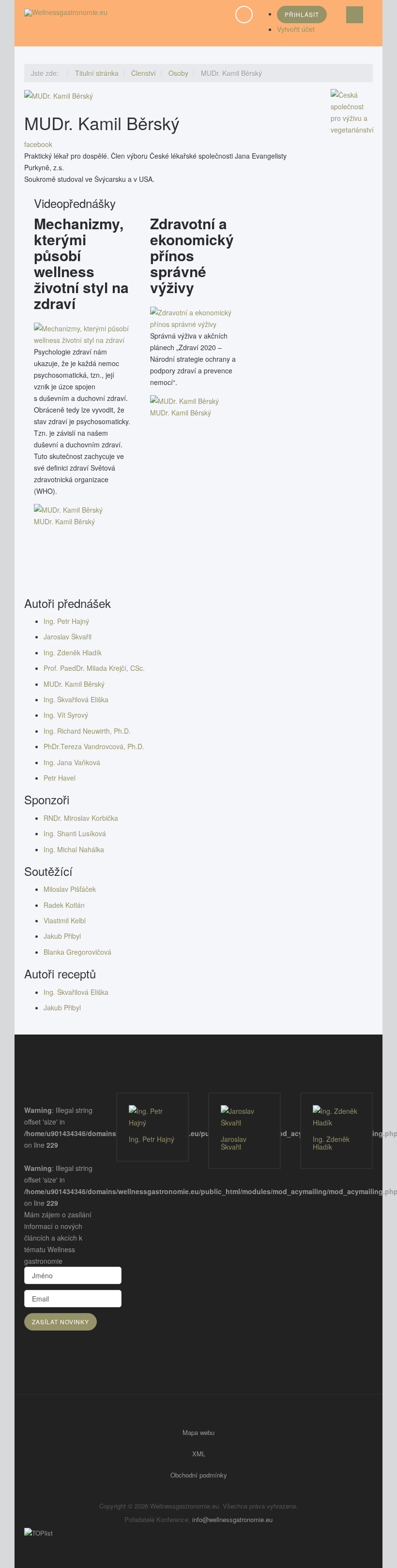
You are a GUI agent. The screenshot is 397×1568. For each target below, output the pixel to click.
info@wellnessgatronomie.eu (232, 1519)
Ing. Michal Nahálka (74, 849)
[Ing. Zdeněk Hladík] (336, 1116)
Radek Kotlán (64, 905)
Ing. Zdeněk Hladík (73, 652)
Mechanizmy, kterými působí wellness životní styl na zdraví (81, 263)
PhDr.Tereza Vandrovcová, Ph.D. (94, 746)
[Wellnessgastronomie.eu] (65, 12)
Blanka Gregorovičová (77, 952)
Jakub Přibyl (62, 936)
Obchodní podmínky (198, 1474)
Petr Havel (60, 778)
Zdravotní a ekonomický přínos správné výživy (192, 255)
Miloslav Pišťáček (70, 889)
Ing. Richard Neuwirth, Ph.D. (87, 731)
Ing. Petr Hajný (66, 621)
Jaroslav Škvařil (68, 636)
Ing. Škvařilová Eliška (76, 699)
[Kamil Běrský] (58, 95)
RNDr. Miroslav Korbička (81, 818)
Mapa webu (198, 1432)
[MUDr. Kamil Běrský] (82, 333)
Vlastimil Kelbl (65, 920)
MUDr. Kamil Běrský (64, 521)
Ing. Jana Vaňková (72, 762)
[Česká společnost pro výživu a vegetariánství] (352, 111)
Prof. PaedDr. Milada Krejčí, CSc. (94, 668)
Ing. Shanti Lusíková (75, 833)
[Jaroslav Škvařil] (244, 1116)
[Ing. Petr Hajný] (152, 1116)
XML (198, 1453)
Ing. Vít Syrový (66, 715)
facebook (38, 144)
